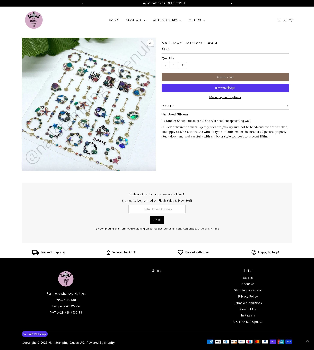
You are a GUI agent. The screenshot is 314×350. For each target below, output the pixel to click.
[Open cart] (290, 20)
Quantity (168, 58)
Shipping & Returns (248, 290)
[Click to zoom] (150, 43)
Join (157, 220)
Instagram (248, 315)
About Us (247, 284)
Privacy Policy (248, 296)
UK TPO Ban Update (247, 322)
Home (114, 20)
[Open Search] (279, 20)
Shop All (134, 20)
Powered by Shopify (101, 342)
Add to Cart (225, 77)
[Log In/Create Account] (284, 20)
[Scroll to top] (307, 341)
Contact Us (248, 309)
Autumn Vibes (166, 20)
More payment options (225, 97)
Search (248, 278)
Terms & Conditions (248, 303)
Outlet (196, 20)
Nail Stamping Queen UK (66, 342)
